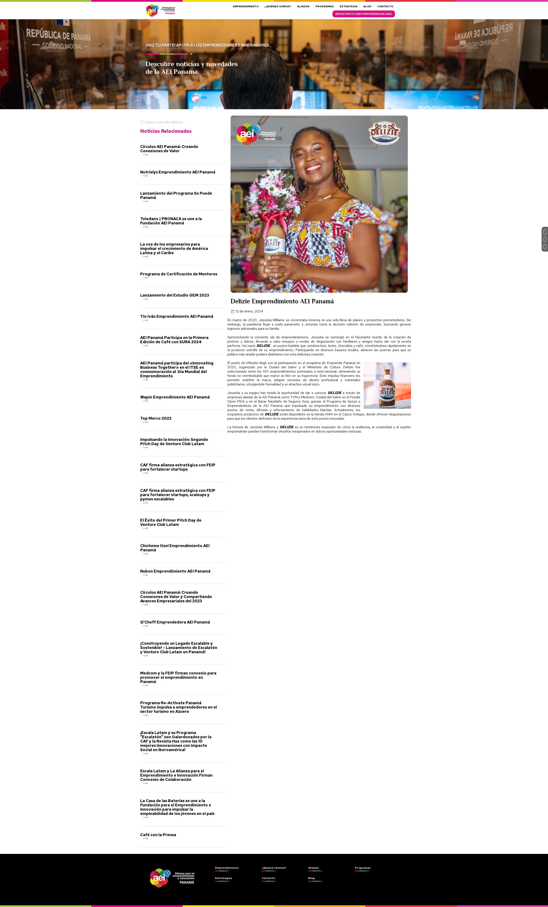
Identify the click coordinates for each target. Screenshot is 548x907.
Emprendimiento (246, 6)
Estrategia (348, 6)
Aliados (303, 6)
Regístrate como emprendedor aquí (363, 14)
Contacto (385, 6)
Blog (367, 6)
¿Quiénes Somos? (278, 6)
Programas (325, 6)
